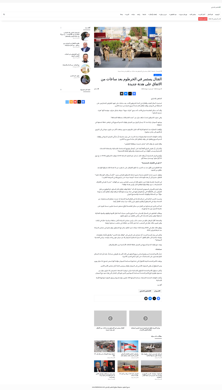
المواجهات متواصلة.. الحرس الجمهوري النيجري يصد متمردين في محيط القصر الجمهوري (152, 375)
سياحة (133, 14)
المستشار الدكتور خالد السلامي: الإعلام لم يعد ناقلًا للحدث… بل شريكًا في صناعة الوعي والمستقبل (69, 34)
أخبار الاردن (202, 14)
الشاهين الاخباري (145, 291)
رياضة (138, 14)
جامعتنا (144, 14)
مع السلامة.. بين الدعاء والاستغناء (71, 65)
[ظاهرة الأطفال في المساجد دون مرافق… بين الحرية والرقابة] (85, 47)
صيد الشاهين (173, 14)
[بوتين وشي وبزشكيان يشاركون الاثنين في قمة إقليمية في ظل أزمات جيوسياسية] (104, 366)
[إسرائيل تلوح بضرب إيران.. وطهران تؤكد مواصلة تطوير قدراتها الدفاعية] (151, 346)
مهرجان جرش (183, 14)
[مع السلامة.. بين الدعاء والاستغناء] (85, 69)
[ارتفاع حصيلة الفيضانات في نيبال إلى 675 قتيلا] (104, 346)
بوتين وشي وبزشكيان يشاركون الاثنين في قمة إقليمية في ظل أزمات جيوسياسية (105, 375)
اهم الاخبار (210, 14)
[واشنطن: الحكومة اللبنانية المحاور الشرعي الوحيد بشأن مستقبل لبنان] (128, 346)
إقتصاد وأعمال (153, 14)
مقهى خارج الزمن (74, 75)
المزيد (127, 14)
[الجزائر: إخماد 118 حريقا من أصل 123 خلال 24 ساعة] (128, 366)
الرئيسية (217, 14)
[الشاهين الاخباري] (216, 7)
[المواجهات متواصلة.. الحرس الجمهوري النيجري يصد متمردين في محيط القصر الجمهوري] (151, 366)
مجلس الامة (193, 14)
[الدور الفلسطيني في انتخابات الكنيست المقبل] (85, 58)
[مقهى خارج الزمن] (85, 79)
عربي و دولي (163, 14)
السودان (156, 291)
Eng (121, 14)
